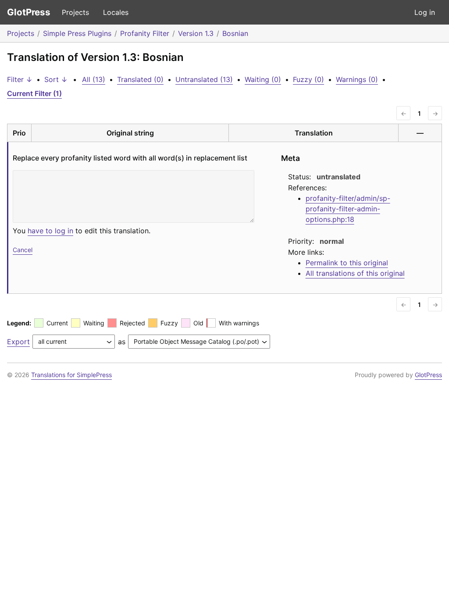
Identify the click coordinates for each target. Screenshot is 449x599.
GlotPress (28, 12)
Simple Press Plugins (77, 33)
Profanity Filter (144, 33)
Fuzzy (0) (308, 79)
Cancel (22, 249)
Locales (115, 12)
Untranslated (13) (204, 79)
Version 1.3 (196, 33)
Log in (424, 12)
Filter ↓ (19, 79)
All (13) (93, 79)
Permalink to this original (347, 262)
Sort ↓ (56, 79)
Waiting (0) (263, 79)
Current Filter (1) (34, 93)
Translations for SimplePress (71, 374)
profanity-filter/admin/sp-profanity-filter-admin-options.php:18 (348, 209)
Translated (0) (140, 79)
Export (18, 341)
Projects (75, 12)
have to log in (50, 230)
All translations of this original (355, 273)
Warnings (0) (357, 79)
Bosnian (235, 33)
